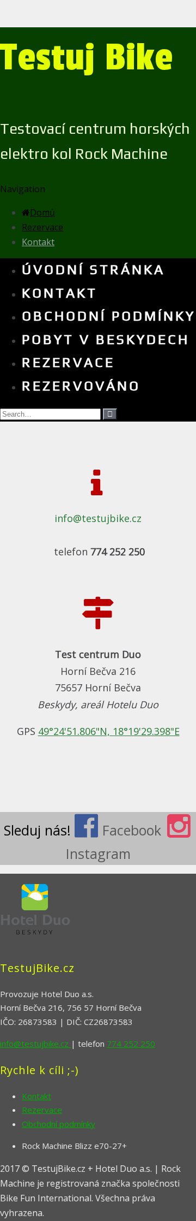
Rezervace (42, 227)
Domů (42, 212)
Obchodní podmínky (108, 316)
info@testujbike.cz (98, 518)
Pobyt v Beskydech (105, 339)
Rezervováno (81, 386)
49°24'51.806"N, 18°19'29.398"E (109, 731)
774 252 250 (131, 1043)
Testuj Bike (86, 57)
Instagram (98, 853)
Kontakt (38, 242)
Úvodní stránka (93, 269)
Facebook (131, 830)
